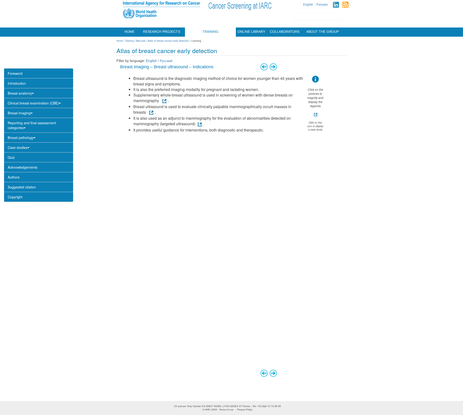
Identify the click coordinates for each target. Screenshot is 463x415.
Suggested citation (22, 187)
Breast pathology (21, 137)
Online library (251, 32)
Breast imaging (19, 113)
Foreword (15, 73)
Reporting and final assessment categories (32, 125)
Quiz (11, 157)
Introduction (17, 83)
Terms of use (226, 409)
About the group (322, 32)
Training (210, 32)
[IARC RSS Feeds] (345, 5)
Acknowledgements (22, 167)
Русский (166, 60)
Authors (14, 177)
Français (322, 4)
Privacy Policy (244, 409)
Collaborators (285, 32)
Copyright (15, 196)
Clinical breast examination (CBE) (33, 103)
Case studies (17, 147)
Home (129, 32)
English (308, 4)
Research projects (161, 32)
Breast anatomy (20, 93)
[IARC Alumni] (336, 5)
